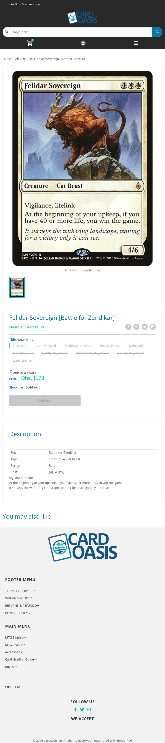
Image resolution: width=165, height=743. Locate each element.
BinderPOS (125, 740)
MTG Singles (14, 637)
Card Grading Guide (19, 659)
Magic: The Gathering (26, 327)
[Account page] (83, 43)
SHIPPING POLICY (17, 598)
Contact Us (13, 687)
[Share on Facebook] (128, 327)
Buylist (10, 667)
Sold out (45, 400)
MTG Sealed (13, 645)
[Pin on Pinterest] (136, 327)
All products (24, 59)
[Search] (157, 32)
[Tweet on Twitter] (145, 327)
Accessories (13, 652)
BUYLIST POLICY (16, 613)
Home (7, 59)
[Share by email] (153, 327)
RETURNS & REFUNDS (20, 605)
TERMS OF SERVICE (18, 591)
